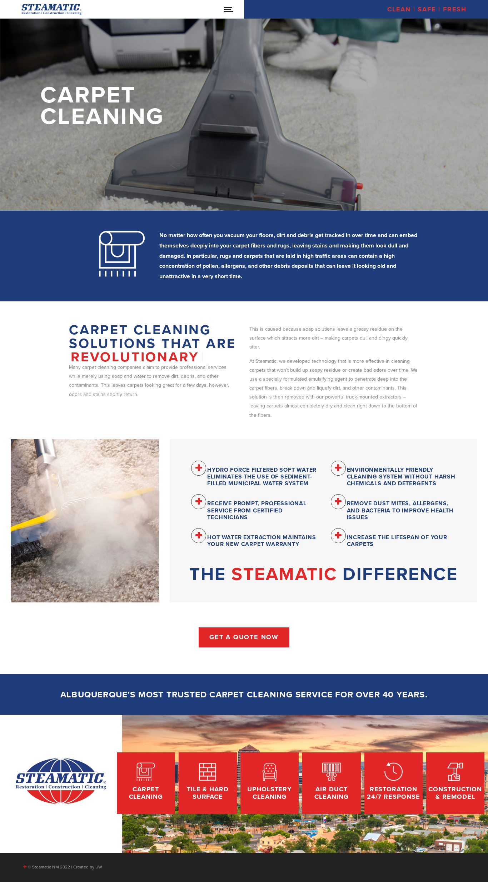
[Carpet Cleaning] (146, 783)
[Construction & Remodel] (455, 783)
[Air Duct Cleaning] (331, 783)
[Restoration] (393, 783)
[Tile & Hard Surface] (208, 783)
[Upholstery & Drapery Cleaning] (269, 783)
